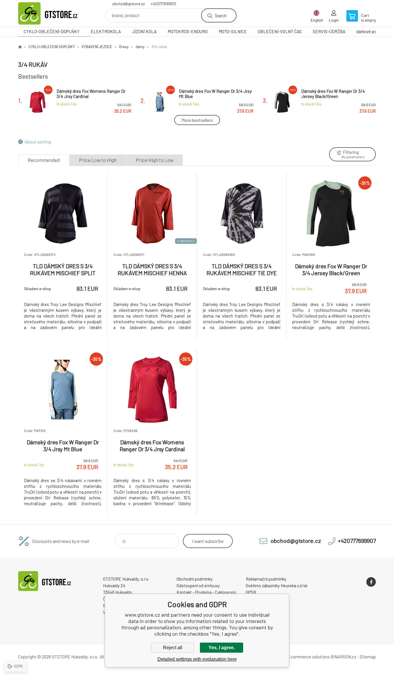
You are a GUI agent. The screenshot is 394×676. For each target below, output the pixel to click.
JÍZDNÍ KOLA (144, 31)
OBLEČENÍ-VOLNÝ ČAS (280, 31)
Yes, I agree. (222, 647)
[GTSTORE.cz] (20, 46)
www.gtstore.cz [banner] (52, 13)
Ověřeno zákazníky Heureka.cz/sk (276, 585)
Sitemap (368, 656)
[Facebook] (371, 582)
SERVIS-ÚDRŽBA (329, 31)
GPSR (251, 592)
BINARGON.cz (343, 656)
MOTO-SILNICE (233, 31)
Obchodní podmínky (195, 578)
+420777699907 (163, 3)
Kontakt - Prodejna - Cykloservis (206, 592)
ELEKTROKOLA (106, 31)
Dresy (124, 46)
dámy (140, 46)
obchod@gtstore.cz (128, 3)
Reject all (172, 647)
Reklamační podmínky (266, 578)
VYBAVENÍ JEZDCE (97, 46)
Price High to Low (154, 160)
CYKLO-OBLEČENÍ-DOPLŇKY (52, 31)
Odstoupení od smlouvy (198, 585)
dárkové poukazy (371, 31)
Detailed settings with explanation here (197, 659)
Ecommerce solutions (309, 656)
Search (220, 15)
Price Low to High (98, 160)
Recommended (44, 160)
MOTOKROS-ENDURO (188, 31)
